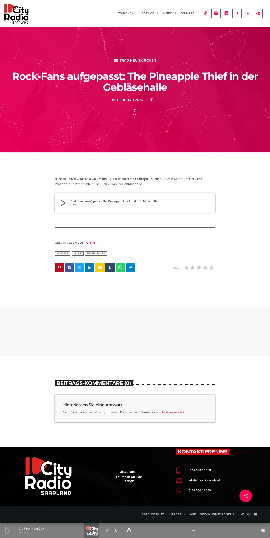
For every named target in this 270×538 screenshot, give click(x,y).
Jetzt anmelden (173, 412)
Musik (78, 253)
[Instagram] (216, 13)
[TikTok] (205, 13)
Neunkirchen (96, 253)
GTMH (90, 242)
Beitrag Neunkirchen (135, 60)
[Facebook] (226, 13)
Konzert (62, 253)
